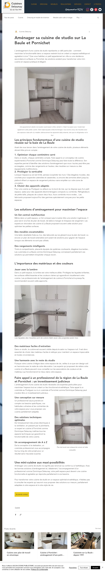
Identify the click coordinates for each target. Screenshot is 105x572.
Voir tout (98, 528)
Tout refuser (84, 568)
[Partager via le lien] (21, 515)
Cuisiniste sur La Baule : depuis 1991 (83, 553)
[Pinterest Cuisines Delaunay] (95, 9)
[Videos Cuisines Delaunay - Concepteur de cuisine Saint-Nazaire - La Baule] (100, 9)
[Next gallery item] (88, 311)
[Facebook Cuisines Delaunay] (91, 9)
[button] (98, 17)
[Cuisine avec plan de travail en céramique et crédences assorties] (19, 540)
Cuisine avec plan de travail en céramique (18, 553)
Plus (78, 18)
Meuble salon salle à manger (62, 18)
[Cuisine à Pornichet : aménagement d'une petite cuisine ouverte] (52, 540)
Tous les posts (9, 18)
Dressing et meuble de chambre (38, 18)
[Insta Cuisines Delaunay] (87, 9)
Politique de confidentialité (39, 569)
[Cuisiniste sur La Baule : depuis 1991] (86, 540)
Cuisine (20, 18)
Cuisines (16, 3)
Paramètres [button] (73, 568)
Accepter (95, 568)
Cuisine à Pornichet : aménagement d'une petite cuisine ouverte (51, 553)
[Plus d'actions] (89, 31)
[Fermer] (102, 567)
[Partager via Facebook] (16, 515)
